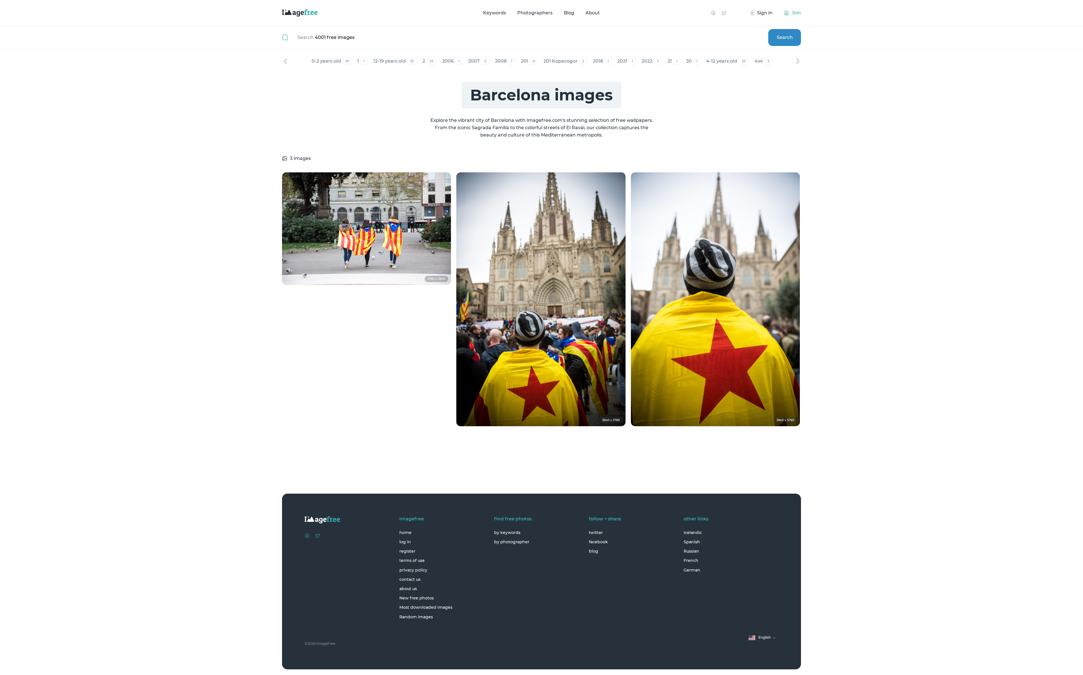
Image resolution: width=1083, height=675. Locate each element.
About (592, 13)
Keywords (494, 13)
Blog (569, 13)
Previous (285, 61)
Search (785, 37)
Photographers (534, 13)
